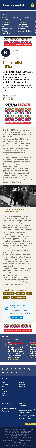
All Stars (5, 58)
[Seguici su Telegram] (29, 369)
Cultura (4, 386)
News (3, 382)
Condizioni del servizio (25, 445)
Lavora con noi (23, 388)
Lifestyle (4, 391)
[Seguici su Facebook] (2, 369)
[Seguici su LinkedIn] (20, 369)
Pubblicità (22, 386)
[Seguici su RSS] (7, 372)
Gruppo (21, 382)
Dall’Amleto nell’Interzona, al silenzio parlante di (25, 27)
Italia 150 (6, 297)
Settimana (5, 339)
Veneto (15, 17)
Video (3, 393)
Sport (3, 388)
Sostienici (31, 424)
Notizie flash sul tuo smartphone (17, 307)
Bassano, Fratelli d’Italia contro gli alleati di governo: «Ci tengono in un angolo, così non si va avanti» (16, 352)
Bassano (5, 17)
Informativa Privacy (13, 443)
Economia (5, 384)
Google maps (6, 411)
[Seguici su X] (16, 369)
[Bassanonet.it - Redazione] (5, 53)
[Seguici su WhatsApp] (25, 369)
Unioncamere (20, 293)
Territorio (4, 389)
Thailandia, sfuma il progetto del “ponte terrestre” (7, 28)
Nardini (29, 293)
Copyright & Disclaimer (11, 445)
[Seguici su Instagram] (6, 369)
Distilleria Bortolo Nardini (18, 297)
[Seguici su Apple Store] (12, 372)
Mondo (26, 17)
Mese (16, 339)
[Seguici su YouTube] (3, 372)
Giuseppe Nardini (8, 293)
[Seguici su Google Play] (16, 372)
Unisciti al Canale (17, 317)
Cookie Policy (24, 443)
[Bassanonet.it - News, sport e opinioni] (18, 5)
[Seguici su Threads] (11, 369)
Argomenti (5, 395)
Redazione (22, 384)
